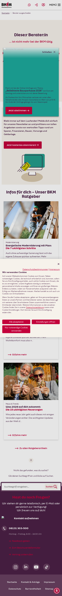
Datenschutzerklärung (35, 307)
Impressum (54, 269)
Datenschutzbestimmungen (35, 269)
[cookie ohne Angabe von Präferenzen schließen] (58, 264)
